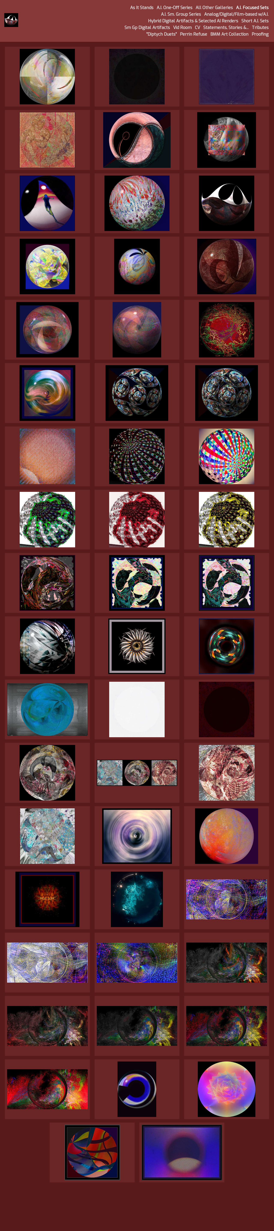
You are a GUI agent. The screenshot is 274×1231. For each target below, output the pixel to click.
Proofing (260, 34)
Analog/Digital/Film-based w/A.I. (236, 14)
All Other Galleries (214, 8)
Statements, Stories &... (226, 27)
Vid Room (182, 27)
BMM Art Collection (229, 34)
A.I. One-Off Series (174, 8)
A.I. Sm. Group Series (181, 14)
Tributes (260, 27)
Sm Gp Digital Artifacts (147, 27)
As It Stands (141, 8)
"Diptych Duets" (161, 34)
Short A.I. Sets (255, 21)
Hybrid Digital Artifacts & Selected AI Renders (193, 21)
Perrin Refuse (193, 34)
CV (197, 27)
